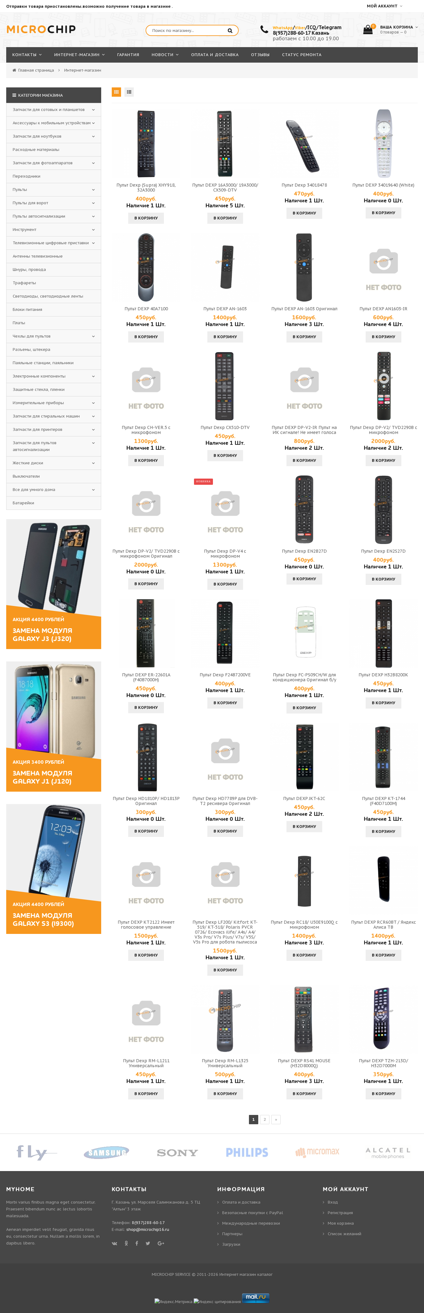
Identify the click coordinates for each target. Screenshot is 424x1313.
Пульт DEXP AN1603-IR (383, 309)
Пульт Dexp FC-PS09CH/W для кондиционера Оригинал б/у (304, 677)
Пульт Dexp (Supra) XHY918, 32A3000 (146, 187)
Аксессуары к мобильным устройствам (52, 123)
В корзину (146, 218)
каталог (265, 1274)
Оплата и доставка (241, 1202)
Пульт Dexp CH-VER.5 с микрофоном (146, 430)
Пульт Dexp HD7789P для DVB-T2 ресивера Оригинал (225, 801)
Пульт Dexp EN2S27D (383, 551)
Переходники (26, 176)
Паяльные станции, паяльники (43, 362)
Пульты (20, 189)
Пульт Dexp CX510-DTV (225, 427)
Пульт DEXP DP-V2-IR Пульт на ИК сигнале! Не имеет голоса (304, 430)
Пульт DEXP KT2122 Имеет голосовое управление (146, 924)
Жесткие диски (28, 463)
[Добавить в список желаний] (174, 143)
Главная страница (36, 70)
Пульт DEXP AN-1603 (225, 309)
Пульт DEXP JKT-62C (304, 798)
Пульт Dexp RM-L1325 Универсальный (225, 1063)
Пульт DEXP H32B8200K (383, 675)
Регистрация (340, 1212)
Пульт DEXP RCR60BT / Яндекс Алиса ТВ (383, 924)
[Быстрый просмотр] (146, 143)
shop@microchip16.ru (147, 1229)
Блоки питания (27, 309)
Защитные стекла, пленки (39, 389)
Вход (333, 1202)
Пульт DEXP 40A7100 (146, 309)
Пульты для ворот (30, 203)
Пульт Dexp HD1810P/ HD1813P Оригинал (146, 801)
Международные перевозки (251, 1223)
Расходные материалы (36, 149)
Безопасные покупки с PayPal (252, 1212)
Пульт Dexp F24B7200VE (225, 675)
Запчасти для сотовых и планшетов (49, 109)
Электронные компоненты (39, 376)
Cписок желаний (344, 1233)
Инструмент (24, 229)
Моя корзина (341, 1223)
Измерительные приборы (38, 402)
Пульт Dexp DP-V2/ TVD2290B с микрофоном (383, 430)
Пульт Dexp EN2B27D (304, 551)
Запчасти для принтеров (37, 429)
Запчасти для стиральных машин (46, 416)
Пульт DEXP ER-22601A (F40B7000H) (146, 677)
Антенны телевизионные (38, 256)
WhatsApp (283, 27)
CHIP (41, 29)
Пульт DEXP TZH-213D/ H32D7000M (383, 1063)
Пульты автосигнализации (39, 216)
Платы (19, 322)
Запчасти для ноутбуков (37, 136)
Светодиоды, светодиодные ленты (48, 296)
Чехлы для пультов (32, 336)
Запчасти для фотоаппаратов (43, 163)
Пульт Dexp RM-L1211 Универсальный (146, 1063)
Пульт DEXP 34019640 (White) (383, 185)
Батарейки (23, 503)
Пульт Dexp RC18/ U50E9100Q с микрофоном (304, 924)
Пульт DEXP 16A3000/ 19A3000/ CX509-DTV (225, 187)
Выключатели (26, 476)
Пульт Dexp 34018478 (304, 185)
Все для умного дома (34, 489)
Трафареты (24, 282)
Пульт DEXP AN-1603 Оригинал (304, 309)
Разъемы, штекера (31, 349)
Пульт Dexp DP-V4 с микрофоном (225, 553)
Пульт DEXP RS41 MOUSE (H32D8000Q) (304, 1063)
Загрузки (231, 1244)
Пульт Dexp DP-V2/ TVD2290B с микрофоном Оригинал (146, 553)
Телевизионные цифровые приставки (51, 242)
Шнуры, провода (29, 269)
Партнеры (232, 1233)
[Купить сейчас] (117, 143)
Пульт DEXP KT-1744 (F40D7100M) (383, 801)
